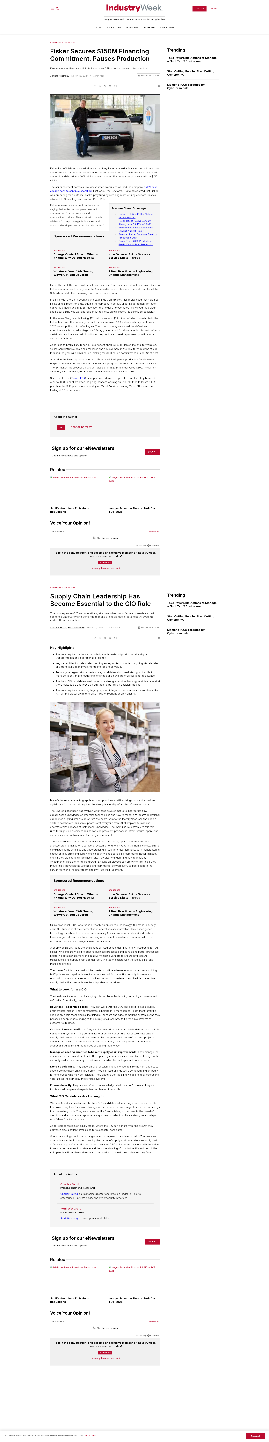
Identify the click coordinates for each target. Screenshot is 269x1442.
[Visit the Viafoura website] (153, 545)
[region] (105, 538)
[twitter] (105, 86)
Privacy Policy (91, 1435)
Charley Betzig (58, 627)
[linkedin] (100, 86)
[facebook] (95, 86)
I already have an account (105, 568)
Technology (114, 27)
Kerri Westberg (76, 627)
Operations (132, 27)
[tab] (58, 531)
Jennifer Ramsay (59, 75)
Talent (99, 27)
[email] (115, 86)
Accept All (255, 1436)
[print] (159, 86)
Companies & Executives (62, 42)
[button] (52, 9)
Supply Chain (167, 27)
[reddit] (110, 86)
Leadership (149, 27)
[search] (57, 9)
